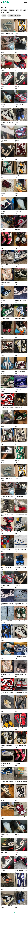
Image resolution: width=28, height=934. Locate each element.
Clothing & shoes (5, 5)
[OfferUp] (6, 2)
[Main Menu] (2, 2)
